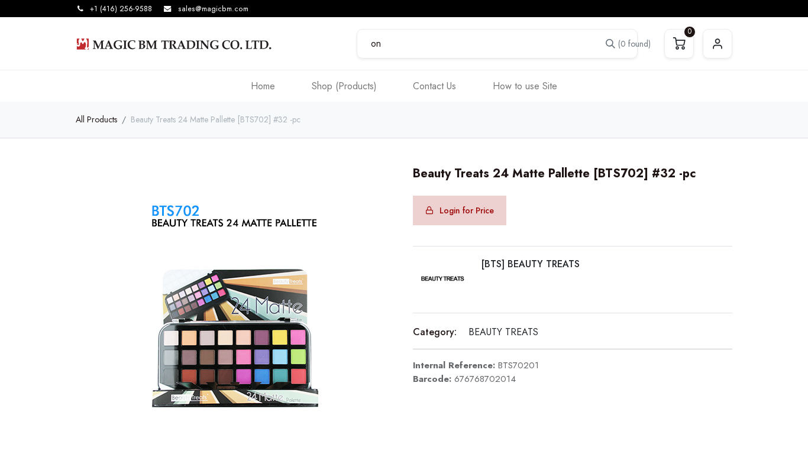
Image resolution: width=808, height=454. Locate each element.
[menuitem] (262, 86)
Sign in (717, 44)
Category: (435, 332)
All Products (96, 119)
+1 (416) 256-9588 (121, 9)
